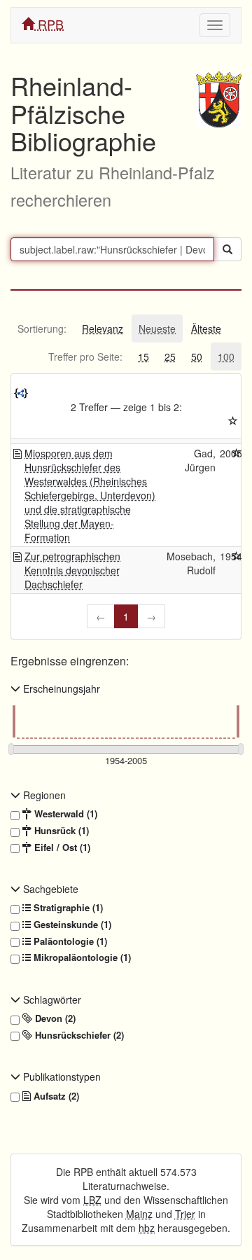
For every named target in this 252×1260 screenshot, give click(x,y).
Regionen (43, 795)
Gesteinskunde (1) (71, 924)
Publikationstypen (60, 1076)
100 (226, 356)
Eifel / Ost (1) (60, 847)
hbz (147, 1228)
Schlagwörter (50, 999)
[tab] (42, 328)
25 (170, 356)
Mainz (139, 1214)
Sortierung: (42, 328)
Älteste (206, 328)
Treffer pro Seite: (85, 356)
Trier (185, 1214)
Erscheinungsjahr (60, 688)
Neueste (157, 328)
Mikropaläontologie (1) (81, 957)
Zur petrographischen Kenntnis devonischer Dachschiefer (72, 570)
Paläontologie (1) (69, 941)
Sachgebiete (49, 889)
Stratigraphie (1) (67, 907)
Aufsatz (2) (55, 1096)
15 (143, 356)
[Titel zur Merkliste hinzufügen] (236, 453)
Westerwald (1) (64, 814)
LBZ (92, 1200)
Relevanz (102, 328)
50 (196, 356)
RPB (49, 24)
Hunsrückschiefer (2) (78, 1035)
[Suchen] (227, 249)
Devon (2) (54, 1018)
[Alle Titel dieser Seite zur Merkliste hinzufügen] (233, 421)
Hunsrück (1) (60, 830)
